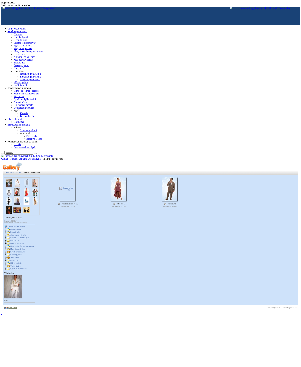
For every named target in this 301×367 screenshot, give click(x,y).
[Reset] (35, 153)
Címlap (4, 158)
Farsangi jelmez (16, 255)
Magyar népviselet (17, 243)
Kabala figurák (15, 229)
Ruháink (14, 158)
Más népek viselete (17, 249)
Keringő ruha (15, 232)
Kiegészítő (14, 260)
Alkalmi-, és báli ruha (30, 158)
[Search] (2, 153)
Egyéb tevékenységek (18, 269)
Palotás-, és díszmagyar (19, 238)
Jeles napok (15, 257)
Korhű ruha (14, 240)
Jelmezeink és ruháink (12, 173)
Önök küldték (15, 266)
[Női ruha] (118, 200)
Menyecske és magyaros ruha (22, 246)
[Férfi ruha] (169, 200)
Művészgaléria (15, 263)
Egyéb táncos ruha (17, 252)
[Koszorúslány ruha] (67, 190)
